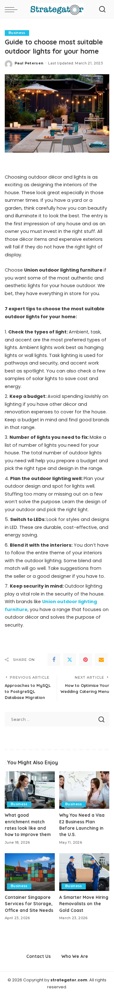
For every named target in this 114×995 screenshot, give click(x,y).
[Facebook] (54, 659)
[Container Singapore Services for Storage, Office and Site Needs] (30, 872)
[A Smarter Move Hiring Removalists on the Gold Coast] (84, 872)
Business (17, 33)
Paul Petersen (29, 63)
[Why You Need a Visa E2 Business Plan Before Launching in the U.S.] (84, 790)
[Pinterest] (85, 659)
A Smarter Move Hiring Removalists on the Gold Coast (83, 903)
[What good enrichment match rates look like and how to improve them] (30, 790)
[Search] (102, 9)
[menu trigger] (13, 9)
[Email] (101, 659)
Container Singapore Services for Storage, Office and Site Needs (29, 903)
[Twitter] (69, 659)
